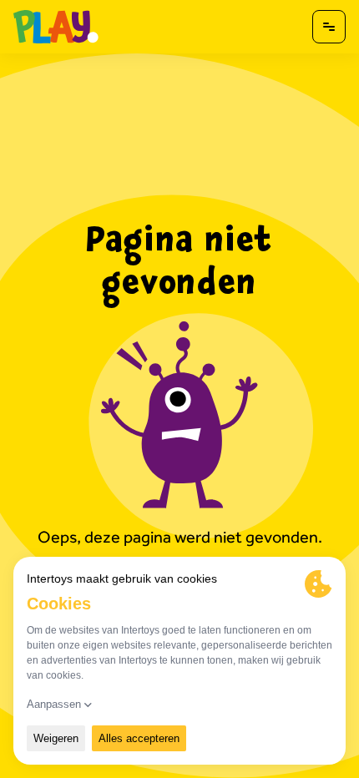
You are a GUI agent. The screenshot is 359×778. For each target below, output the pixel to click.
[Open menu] (329, 26)
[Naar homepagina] (56, 26)
